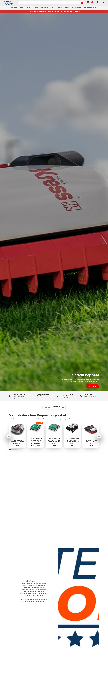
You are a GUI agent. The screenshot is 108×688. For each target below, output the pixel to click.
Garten (52, 7)
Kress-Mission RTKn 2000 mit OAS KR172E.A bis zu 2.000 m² (90, 434)
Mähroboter (14, 7)
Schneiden (28, 7)
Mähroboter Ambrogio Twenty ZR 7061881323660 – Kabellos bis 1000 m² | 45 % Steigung (72, 434)
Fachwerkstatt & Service (90, 7)
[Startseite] (8, 3)
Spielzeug (67, 7)
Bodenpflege (44, 7)
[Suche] (82, 3)
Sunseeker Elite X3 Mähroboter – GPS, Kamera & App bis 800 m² (17, 434)
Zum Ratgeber (93, 386)
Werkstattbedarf (76, 7)
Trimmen (36, 7)
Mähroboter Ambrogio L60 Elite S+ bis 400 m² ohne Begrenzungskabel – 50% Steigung (54, 434)
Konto (98, 3)
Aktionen (59, 7)
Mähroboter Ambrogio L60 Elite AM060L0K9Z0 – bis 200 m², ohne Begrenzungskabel (35, 434)
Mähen (21, 7)
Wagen (103, 3)
